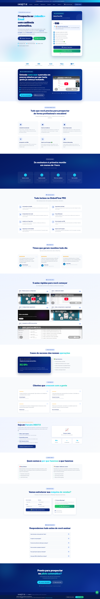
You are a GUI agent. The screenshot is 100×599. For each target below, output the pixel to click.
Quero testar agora (27, 95)
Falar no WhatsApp (40, 38)
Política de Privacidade (48, 597)
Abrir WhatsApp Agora (65, 506)
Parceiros (49, 4)
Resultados (36, 4)
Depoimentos (43, 4)
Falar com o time (58, 582)
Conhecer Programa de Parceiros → (26, 446)
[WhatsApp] (97, 592)
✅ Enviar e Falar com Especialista (38, 509)
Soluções (30, 4)
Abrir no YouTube (39, 95)
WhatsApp (39, 504)
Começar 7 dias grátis (26, 38)
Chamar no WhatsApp (67, 50)
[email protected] (59, 510)
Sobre (54, 4)
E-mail (27, 504)
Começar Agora (78, 4)
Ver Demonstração (69, 4)
